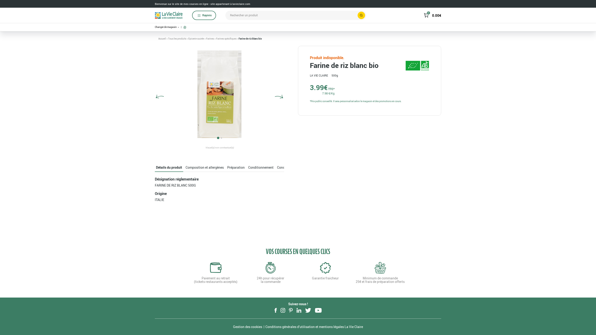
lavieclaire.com (241, 4)
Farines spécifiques (226, 38)
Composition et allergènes (205, 167)
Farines (210, 38)
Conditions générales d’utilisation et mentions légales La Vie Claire (314, 327)
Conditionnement (261, 167)
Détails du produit (169, 167)
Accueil (162, 38)
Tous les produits (177, 38)
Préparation (236, 167)
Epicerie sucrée (196, 38)
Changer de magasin (166, 27)
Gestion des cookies (247, 327)
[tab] (169, 167)
